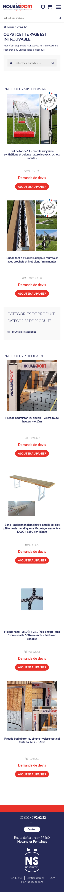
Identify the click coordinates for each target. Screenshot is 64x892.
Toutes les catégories (24, 331)
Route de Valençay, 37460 (32, 839)
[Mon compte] (43, 7)
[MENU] (59, 7)
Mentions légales (35, 877)
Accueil (10, 26)
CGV (52, 877)
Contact (32, 829)
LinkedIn (28, 849)
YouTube (35, 850)
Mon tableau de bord (32, 881)
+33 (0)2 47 (32, 817)
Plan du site (15, 877)
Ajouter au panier (32, 186)
